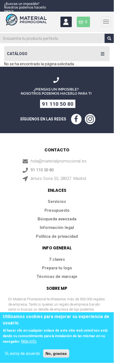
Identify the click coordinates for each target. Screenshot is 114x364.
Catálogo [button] (17, 53)
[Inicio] (31, 22)
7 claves (57, 259)
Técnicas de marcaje (56, 276)
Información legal (57, 227)
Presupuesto (57, 210)
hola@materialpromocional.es (58, 161)
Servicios (57, 201)
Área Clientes (66, 22)
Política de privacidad (57, 236)
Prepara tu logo (57, 267)
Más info (28, 341)
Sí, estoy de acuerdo (22, 353)
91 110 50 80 (57, 104)
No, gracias (56, 353)
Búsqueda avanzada (57, 218)
